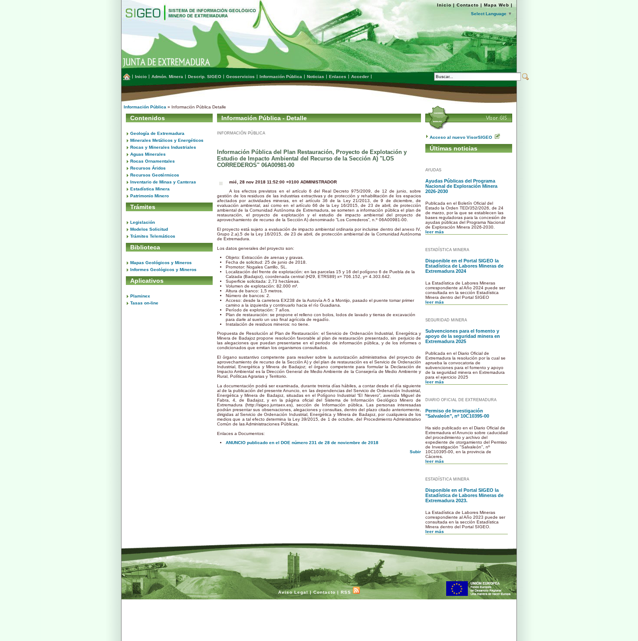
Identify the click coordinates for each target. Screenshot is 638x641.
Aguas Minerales (148, 154)
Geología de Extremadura (157, 133)
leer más (434, 231)
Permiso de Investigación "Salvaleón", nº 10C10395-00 (457, 413)
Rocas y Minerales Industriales (163, 147)
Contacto (468, 5)
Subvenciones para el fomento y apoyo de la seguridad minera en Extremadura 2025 (462, 336)
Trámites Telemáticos (152, 236)
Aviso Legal (293, 592)
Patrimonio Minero (149, 195)
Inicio (444, 5)
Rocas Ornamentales (152, 161)
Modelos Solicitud (149, 229)
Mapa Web (496, 5)
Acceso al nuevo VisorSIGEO (462, 137)
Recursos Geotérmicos (154, 175)
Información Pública (145, 107)
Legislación (142, 222)
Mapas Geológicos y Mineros (161, 262)
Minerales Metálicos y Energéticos (167, 140)
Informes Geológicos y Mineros (163, 269)
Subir (415, 451)
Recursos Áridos (148, 168)
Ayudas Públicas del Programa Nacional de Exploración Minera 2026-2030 (461, 186)
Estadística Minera (150, 188)
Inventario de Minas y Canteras (163, 182)
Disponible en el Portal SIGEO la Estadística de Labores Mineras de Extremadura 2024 (464, 266)
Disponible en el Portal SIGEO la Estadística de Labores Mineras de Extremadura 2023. (464, 495)
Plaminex (140, 296)
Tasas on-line (144, 303)
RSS (347, 592)
